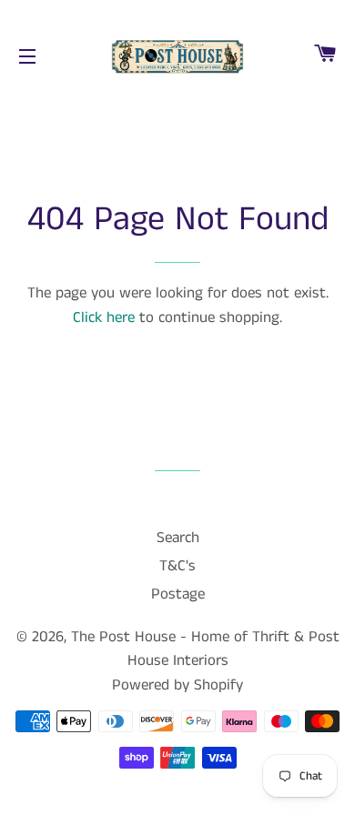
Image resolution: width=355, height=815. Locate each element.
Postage (178, 594)
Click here (104, 317)
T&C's (177, 566)
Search (178, 537)
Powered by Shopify (177, 685)
